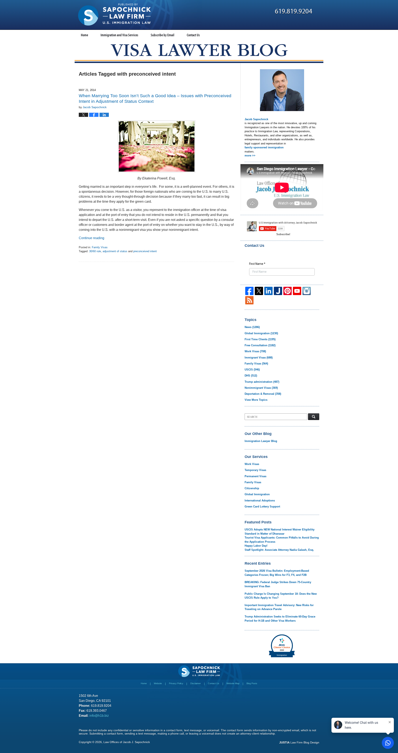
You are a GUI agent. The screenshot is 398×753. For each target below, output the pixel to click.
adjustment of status (115, 251)
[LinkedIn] (268, 291)
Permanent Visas (255, 476)
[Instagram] (306, 291)
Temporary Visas (255, 470)
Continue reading (91, 238)
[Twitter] (259, 291)
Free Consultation (260, 345)
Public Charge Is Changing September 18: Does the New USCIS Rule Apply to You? (281, 595)
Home (84, 35)
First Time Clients (260, 339)
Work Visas (255, 351)
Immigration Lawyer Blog (261, 441)
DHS (251, 375)
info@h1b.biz (99, 715)
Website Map (232, 683)
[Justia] (278, 291)
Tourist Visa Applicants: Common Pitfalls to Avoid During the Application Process (282, 539)
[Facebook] (249, 291)
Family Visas (100, 247)
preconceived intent (145, 251)
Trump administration (262, 381)
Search (313, 416)
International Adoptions (260, 500)
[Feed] (249, 300)
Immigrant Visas (259, 357)
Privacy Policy (176, 683)
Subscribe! (283, 234)
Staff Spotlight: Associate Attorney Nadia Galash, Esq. (279, 549)
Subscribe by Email (162, 35)
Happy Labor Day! (256, 545)
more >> (250, 155)
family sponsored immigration (264, 147)
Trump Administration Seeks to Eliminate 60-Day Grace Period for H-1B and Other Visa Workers (280, 618)
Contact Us (193, 35)
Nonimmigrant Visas (261, 387)
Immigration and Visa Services (119, 35)
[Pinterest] (287, 291)
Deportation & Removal (263, 393)
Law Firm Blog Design (299, 742)
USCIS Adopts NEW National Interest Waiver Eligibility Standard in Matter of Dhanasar (279, 531)
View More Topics (256, 399)
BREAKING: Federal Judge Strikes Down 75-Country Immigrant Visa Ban (278, 584)
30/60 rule (95, 251)
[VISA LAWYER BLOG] (199, 50)
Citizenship (252, 488)
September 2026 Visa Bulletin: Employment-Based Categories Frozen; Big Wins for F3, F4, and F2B (277, 572)
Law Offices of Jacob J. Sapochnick (126, 742)
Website (158, 683)
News (252, 327)
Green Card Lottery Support (262, 506)
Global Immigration (261, 333)
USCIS (252, 369)
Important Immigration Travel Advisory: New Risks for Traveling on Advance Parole (279, 607)
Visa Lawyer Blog (114, 14)
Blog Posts (251, 683)
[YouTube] (297, 291)
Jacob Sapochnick (256, 119)
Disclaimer (195, 683)
